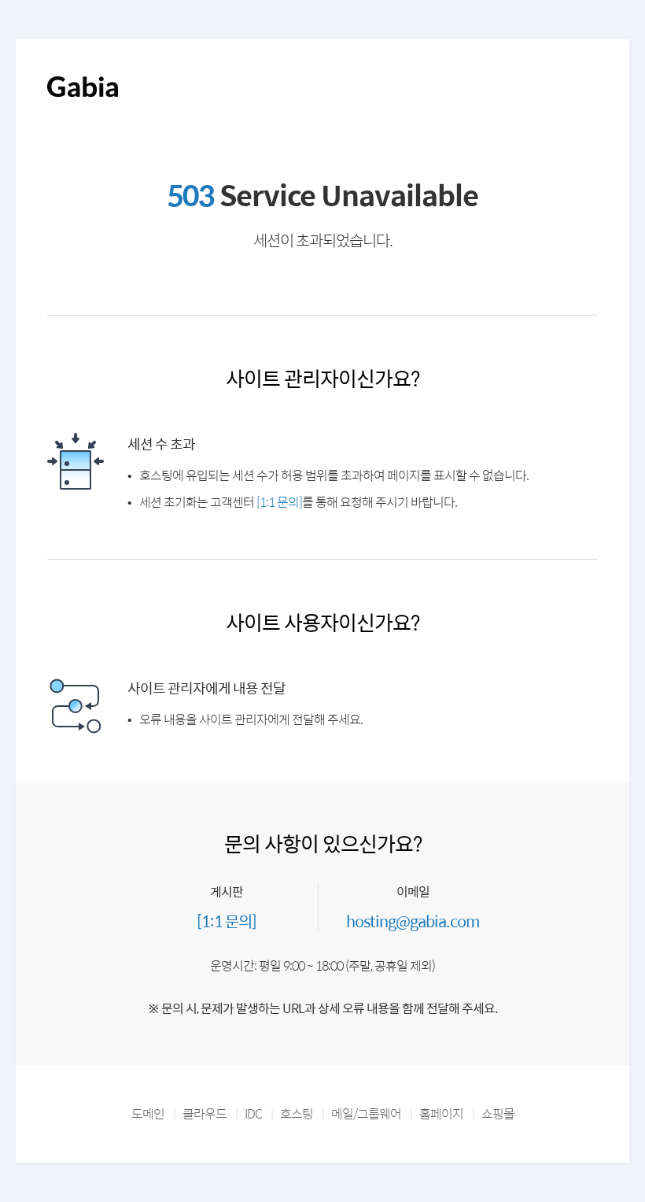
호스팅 (296, 1113)
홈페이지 (441, 1113)
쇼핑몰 (497, 1113)
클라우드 (204, 1113)
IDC (253, 1113)
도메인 (147, 1113)
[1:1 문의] (279, 502)
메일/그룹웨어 (366, 1113)
